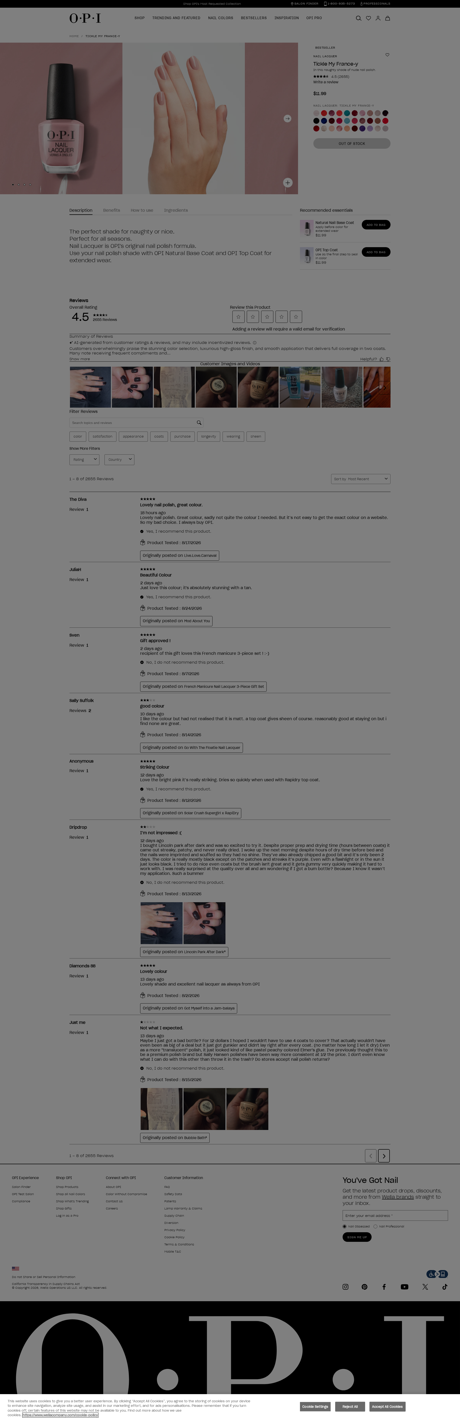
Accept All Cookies (387, 1407)
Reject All (350, 1407)
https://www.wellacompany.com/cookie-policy (60, 1415)
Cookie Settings (315, 1407)
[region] (230, 1407)
